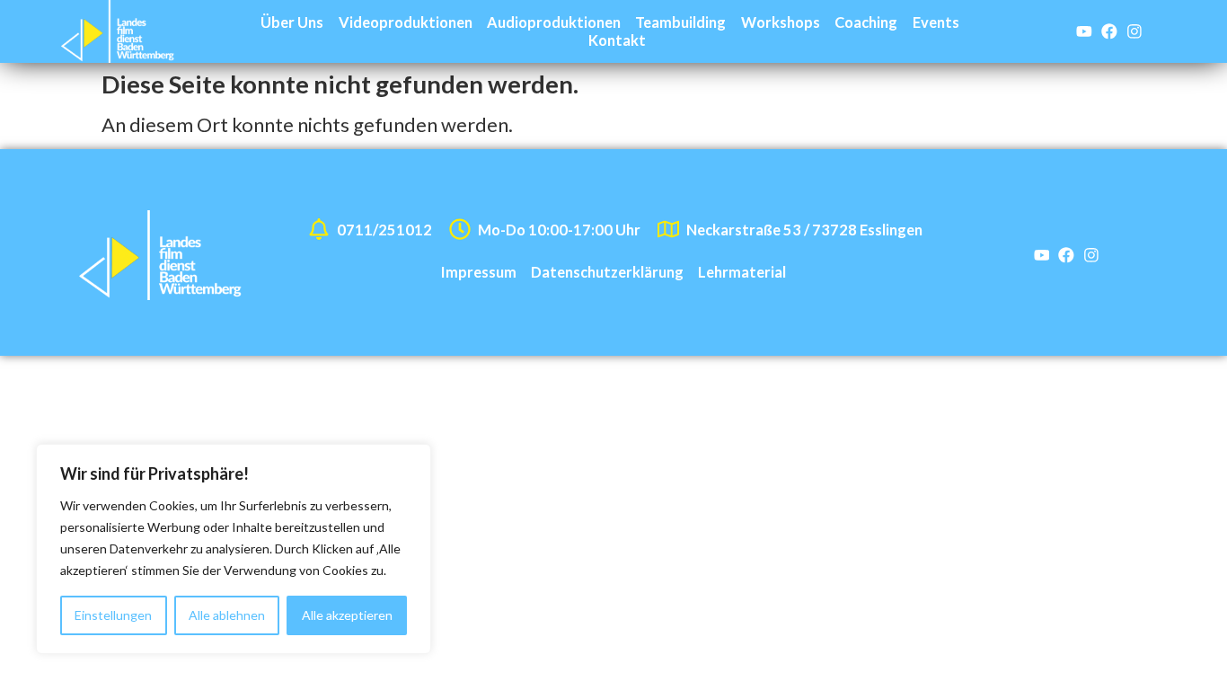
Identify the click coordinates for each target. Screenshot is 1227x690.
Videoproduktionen (405, 22)
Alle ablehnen (227, 615)
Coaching (865, 22)
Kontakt (617, 40)
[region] (233, 549)
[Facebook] (1109, 31)
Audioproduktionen (554, 22)
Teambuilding (680, 22)
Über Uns (291, 22)
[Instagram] (1134, 31)
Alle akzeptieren (347, 615)
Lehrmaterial (742, 271)
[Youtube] (1084, 31)
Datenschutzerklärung (607, 271)
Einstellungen (113, 615)
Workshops (780, 22)
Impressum (478, 271)
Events (936, 22)
